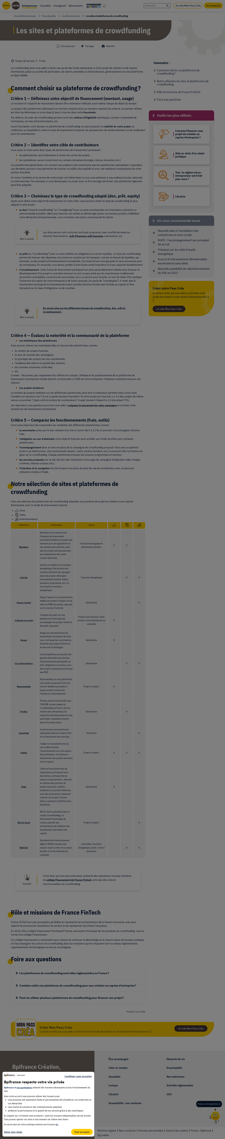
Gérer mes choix (13, 1131)
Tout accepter (82, 1131)
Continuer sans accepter (78, 1076)
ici (57, 1124)
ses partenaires (24, 1087)
